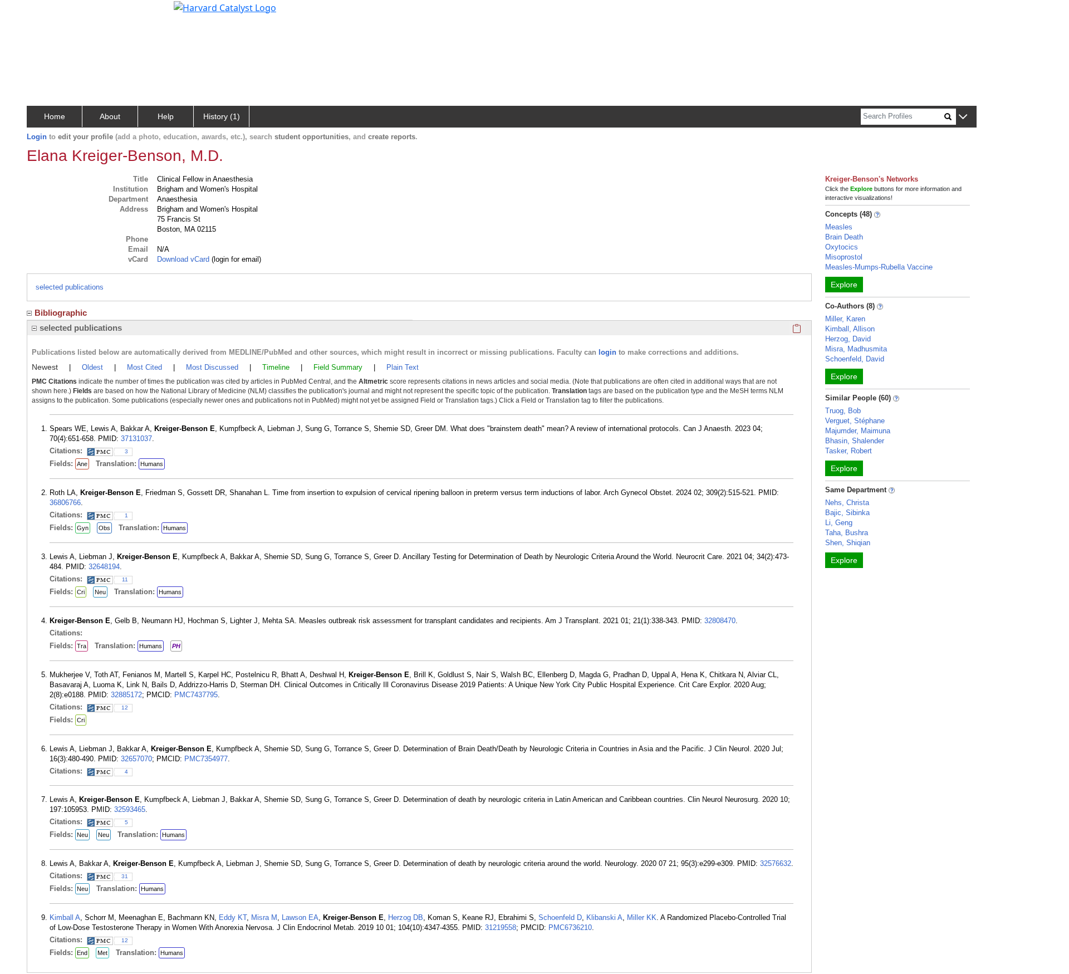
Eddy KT (233, 917)
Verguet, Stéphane (855, 421)
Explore (844, 284)
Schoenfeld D (560, 917)
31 (124, 876)
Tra (81, 646)
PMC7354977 (206, 759)
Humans (151, 464)
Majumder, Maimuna (857, 431)
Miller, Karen (845, 319)
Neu (100, 592)
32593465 (129, 809)
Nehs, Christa (847, 502)
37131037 (136, 438)
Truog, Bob (843, 411)
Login (37, 137)
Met (102, 952)
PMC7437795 (196, 695)
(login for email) (235, 259)
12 (124, 707)
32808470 (719, 620)
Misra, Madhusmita (856, 349)
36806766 (65, 502)
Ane (82, 464)
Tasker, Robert (848, 451)
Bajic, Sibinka (847, 512)
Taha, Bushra (846, 532)
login (607, 352)
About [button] (110, 116)
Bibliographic (61, 312)
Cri (81, 592)
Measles (838, 227)
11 (125, 579)
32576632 (775, 863)
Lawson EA (300, 917)
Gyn (83, 528)
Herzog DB (405, 917)
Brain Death (844, 237)
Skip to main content (46, 13)
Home (54, 116)
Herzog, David (848, 339)
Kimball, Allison (850, 329)
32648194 (104, 566)
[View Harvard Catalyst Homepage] (225, 7)
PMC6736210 (570, 927)
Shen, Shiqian (847, 543)
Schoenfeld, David (854, 359)
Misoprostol (843, 257)
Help (166, 116)
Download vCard (183, 259)
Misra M (264, 917)
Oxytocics (841, 247)
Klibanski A (604, 917)
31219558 (500, 927)
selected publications (70, 287)
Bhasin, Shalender (854, 441)
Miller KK (641, 917)
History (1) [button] (221, 116)
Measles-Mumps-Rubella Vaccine (879, 267)
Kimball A (65, 917)
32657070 (136, 759)
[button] (963, 117)
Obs (104, 528)
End (82, 952)
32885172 (126, 695)
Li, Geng (838, 522)
